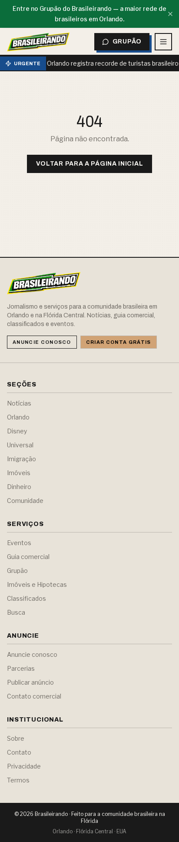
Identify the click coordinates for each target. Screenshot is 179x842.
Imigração (21, 459)
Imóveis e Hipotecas (37, 584)
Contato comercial (34, 696)
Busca (16, 612)
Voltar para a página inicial (89, 163)
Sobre (15, 738)
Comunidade (25, 500)
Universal (20, 445)
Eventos (19, 542)
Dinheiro (19, 486)
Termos (18, 780)
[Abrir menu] (163, 41)
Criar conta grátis (118, 342)
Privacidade (24, 766)
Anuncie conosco (42, 342)
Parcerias (21, 668)
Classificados (26, 598)
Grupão (17, 570)
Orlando (18, 417)
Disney (17, 431)
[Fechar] (170, 13)
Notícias (19, 403)
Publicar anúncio (30, 682)
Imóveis (18, 472)
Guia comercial (28, 556)
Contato (19, 752)
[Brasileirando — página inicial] (38, 41)
